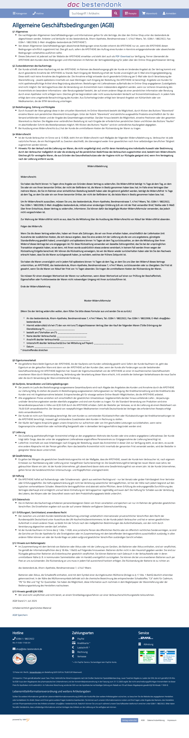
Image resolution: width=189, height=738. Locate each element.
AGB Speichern (20, 615)
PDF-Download (122, 56)
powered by (17, 719)
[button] (20, 13)
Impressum (171, 720)
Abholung (148, 644)
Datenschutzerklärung (156, 720)
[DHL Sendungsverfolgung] (157, 638)
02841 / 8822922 (23, 640)
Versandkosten (35, 672)
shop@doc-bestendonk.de (29, 649)
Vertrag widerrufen (129, 720)
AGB (143, 720)
